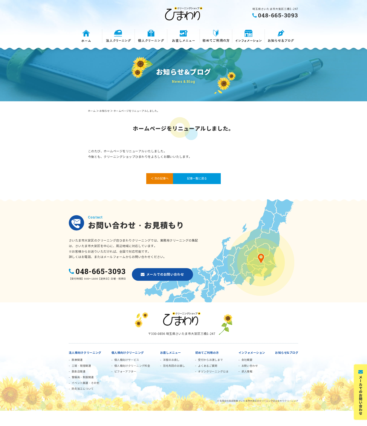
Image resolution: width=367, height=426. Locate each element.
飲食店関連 (78, 371)
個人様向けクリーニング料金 (132, 366)
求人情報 (247, 371)
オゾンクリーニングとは (213, 371)
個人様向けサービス (126, 360)
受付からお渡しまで (210, 360)
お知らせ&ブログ (286, 353)
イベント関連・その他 (85, 383)
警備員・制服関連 (83, 377)
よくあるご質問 (207, 366)
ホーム (92, 111)
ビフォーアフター (125, 371)
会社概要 (247, 360)
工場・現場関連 (81, 366)
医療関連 (77, 360)
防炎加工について (83, 388)
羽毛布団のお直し (174, 366)
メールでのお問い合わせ (165, 274)
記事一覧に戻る (197, 178)
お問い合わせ (249, 366)
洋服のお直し (171, 360)
